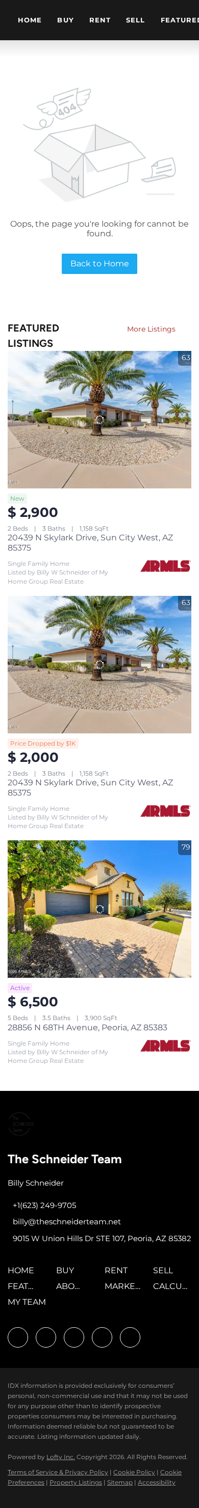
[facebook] (18, 1337)
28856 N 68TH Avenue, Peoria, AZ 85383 (87, 1027)
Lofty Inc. (60, 1457)
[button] (23, 1274)
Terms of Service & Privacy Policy (58, 1472)
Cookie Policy (134, 1472)
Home (30, 20)
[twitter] (74, 1337)
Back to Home (99, 263)
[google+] (130, 1337)
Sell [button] (135, 20)
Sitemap (120, 1482)
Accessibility (157, 1482)
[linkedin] (46, 1337)
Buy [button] (65, 20)
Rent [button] (100, 20)
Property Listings (75, 1482)
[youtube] (102, 1337)
